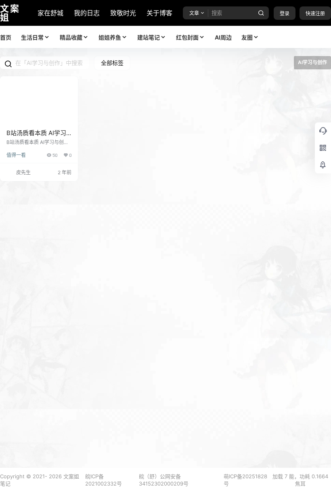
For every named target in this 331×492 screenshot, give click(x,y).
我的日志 (87, 13)
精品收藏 (71, 37)
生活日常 (32, 37)
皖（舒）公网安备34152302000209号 (164, 480)
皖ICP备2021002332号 (103, 480)
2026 (55, 476)
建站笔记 (148, 37)
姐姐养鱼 (109, 37)
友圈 (247, 37)
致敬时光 (123, 13)
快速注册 (315, 13)
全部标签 (112, 62)
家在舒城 (50, 13)
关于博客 (159, 13)
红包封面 (187, 37)
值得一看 (16, 155)
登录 (284, 13)
